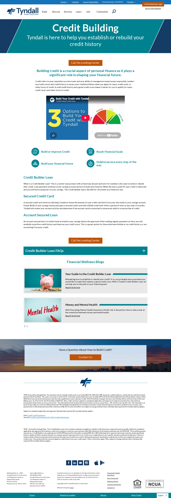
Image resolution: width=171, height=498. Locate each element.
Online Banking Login (153, 4)
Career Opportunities (90, 2)
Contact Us (85, 357)
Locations (75, 2)
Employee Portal (112, 481)
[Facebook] (68, 462)
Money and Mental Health (81, 304)
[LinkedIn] (74, 462)
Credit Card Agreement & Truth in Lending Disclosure (49, 417)
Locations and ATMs (114, 484)
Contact (63, 2)
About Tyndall (136, 495)
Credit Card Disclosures (36, 415)
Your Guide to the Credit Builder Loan (88, 273)
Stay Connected (112, 478)
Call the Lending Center (85, 62)
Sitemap (103, 495)
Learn (78, 11)
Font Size (130, 2)
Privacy (32, 495)
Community (102, 11)
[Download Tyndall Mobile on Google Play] (102, 462)
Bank (44, 11)
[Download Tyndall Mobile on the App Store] (96, 462)
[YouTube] (80, 462)
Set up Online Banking (153, 9)
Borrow (56, 11)
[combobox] (162, 495)
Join (88, 11)
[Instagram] (86, 462)
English (160, 495)
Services (68, 11)
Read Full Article (72, 287)
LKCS (72, 487)
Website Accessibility (67, 495)
